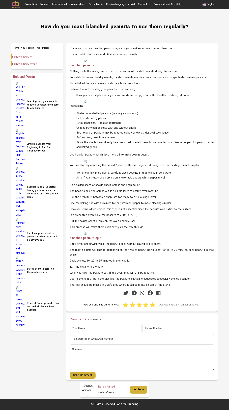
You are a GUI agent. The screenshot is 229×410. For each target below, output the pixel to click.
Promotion (31, 4)
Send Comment (82, 375)
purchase (138, 389)
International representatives (68, 4)
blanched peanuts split (24, 64)
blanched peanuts (22, 57)
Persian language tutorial (120, 4)
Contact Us (144, 4)
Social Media (96, 4)
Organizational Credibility (168, 4)
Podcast (44, 4)
